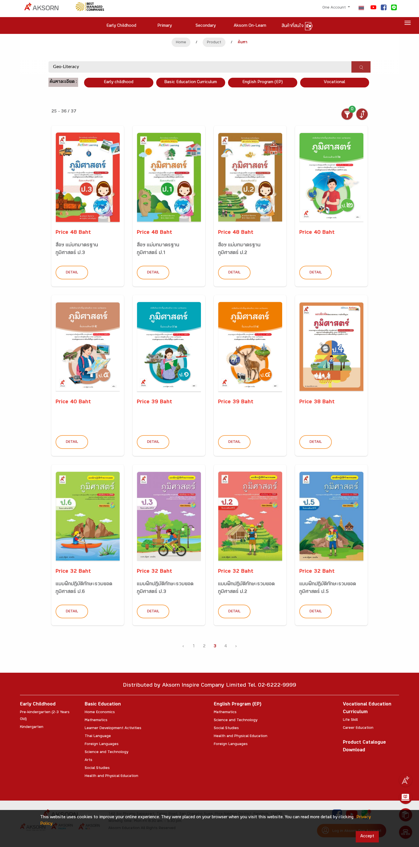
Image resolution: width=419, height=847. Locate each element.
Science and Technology (106, 752)
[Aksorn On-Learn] (405, 797)
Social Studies (97, 768)
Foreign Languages (102, 744)
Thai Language (98, 736)
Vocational (334, 82)
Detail (72, 273)
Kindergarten (31, 727)
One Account (334, 8)
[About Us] (405, 780)
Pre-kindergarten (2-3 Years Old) (45, 716)
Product (214, 42)
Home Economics (100, 712)
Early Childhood (38, 705)
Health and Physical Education (111, 776)
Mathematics (96, 720)
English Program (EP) (262, 82)
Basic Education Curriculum (190, 82)
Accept (367, 836)
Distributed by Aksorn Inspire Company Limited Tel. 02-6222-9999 (209, 686)
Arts (88, 760)
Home (181, 42)
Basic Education (103, 705)
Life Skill (350, 720)
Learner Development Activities (113, 728)
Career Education (358, 728)
